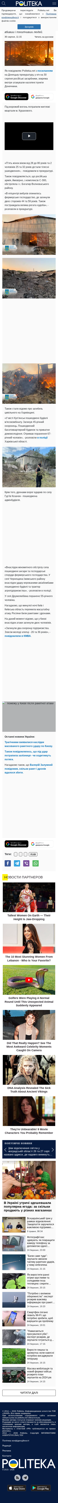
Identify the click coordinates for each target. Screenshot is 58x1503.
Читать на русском (44, 37)
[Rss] (17, 1478)
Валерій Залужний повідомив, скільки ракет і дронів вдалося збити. (29, 769)
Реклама (6, 1450)
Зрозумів (29, 26)
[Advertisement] (29, 331)
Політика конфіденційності (15, 1440)
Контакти (6, 1456)
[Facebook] (8, 863)
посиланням (45, 70)
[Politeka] (29, 3)
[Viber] (26, 863)
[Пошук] (4, 3)
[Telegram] (17, 863)
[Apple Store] (16, 1488)
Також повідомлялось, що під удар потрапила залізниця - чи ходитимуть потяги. (28, 755)
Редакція (6, 1445)
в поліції (42, 437)
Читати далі (29, 1392)
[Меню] (54, 3)
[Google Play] (41, 1488)
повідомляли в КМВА (18, 636)
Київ (33, 854)
